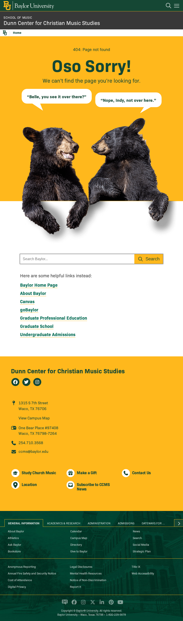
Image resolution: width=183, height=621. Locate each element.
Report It (75, 586)
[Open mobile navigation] (177, 6)
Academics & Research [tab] (63, 523)
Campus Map (78, 538)
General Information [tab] (24, 523)
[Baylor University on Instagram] (82, 604)
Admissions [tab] (126, 523)
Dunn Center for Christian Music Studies (52, 22)
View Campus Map (34, 417)
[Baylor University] (28, 5)
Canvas (27, 301)
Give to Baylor (78, 551)
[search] (166, 6)
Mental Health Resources (86, 573)
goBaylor (29, 309)
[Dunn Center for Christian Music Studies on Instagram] (37, 382)
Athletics (13, 538)
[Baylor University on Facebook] (73, 604)
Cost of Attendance (20, 580)
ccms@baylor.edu (33, 451)
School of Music (18, 17)
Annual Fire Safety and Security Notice (32, 573)
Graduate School (37, 326)
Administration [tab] (99, 523)
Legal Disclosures (81, 566)
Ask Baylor (14, 544)
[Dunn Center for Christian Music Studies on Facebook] (15, 382)
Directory (76, 544)
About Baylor (33, 293)
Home (17, 32)
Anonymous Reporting (22, 566)
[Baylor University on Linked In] (101, 604)
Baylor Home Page (39, 285)
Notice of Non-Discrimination (88, 580)
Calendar (76, 531)
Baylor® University (87, 610)
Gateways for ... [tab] (153, 523)
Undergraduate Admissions (47, 334)
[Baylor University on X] (91, 604)
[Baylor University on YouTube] (119, 604)
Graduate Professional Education (53, 318)
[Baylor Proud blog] (64, 604)
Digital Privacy (17, 586)
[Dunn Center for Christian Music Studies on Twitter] (26, 382)
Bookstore (14, 551)
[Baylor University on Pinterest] (110, 604)
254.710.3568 (31, 442)
